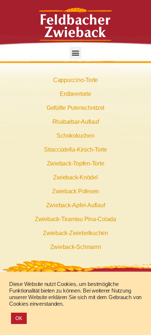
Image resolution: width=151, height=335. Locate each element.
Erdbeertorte (75, 94)
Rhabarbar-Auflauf (75, 122)
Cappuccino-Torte (75, 80)
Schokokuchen (75, 136)
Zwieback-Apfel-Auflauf (75, 205)
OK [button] (18, 318)
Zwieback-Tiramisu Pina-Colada (75, 219)
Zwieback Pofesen (75, 191)
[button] (76, 52)
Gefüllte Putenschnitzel (75, 108)
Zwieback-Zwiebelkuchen (75, 233)
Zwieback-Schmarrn (75, 247)
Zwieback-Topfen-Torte (75, 163)
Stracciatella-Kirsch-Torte (75, 149)
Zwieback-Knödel (75, 177)
